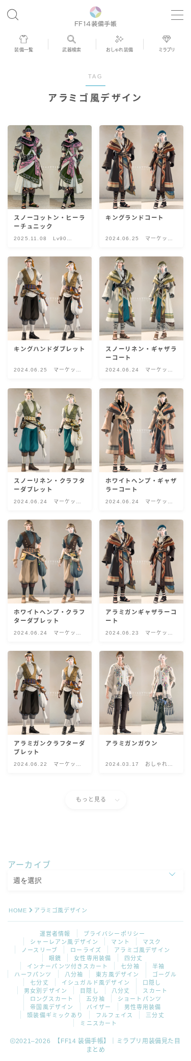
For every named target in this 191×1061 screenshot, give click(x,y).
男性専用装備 (142, 1007)
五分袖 (95, 999)
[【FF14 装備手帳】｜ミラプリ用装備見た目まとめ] (95, 15)
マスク (152, 942)
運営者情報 (55, 934)
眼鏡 (55, 958)
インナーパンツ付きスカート (67, 966)
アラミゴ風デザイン (142, 950)
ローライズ (85, 950)
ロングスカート (51, 999)
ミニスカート (98, 1023)
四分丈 (133, 958)
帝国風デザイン (51, 1007)
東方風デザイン (117, 974)
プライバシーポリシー (115, 934)
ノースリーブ (39, 950)
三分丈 (155, 1015)
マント (120, 942)
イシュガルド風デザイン (96, 983)
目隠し (89, 991)
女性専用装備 (92, 958)
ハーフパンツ (32, 974)
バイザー (99, 1007)
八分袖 (74, 974)
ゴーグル (164, 974)
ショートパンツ (139, 999)
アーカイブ (29, 865)
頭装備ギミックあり (55, 1015)
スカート (155, 991)
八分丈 (121, 991)
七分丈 (39, 983)
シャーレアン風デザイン (64, 942)
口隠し (152, 983)
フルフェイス (114, 1015)
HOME (17, 910)
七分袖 (130, 966)
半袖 (158, 966)
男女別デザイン (45, 991)
